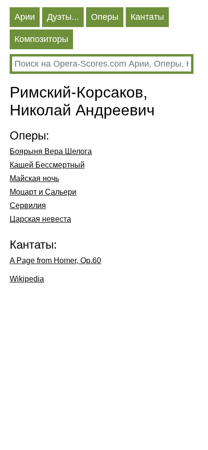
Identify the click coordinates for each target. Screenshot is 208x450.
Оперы (105, 17)
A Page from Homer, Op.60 (55, 260)
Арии (25, 17)
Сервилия (28, 205)
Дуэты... (63, 17)
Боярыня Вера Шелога (51, 151)
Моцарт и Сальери (43, 192)
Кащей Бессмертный (47, 165)
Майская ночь (34, 178)
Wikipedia (27, 279)
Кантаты (147, 17)
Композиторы (41, 39)
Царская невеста (40, 219)
